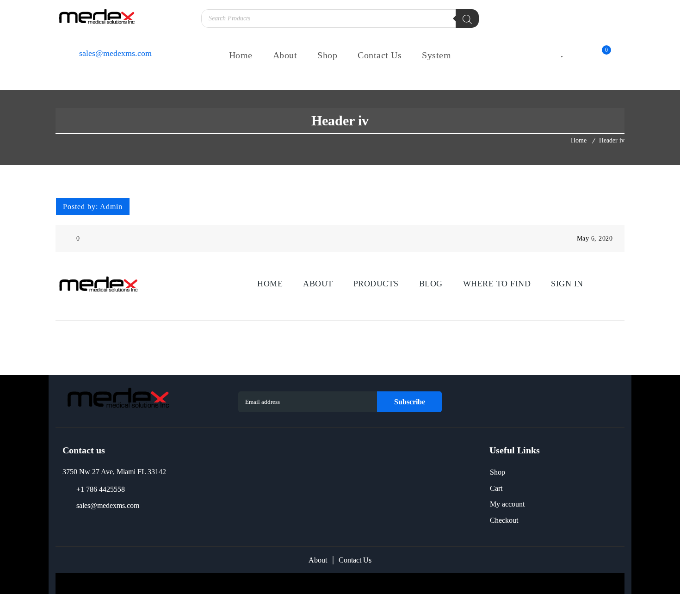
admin (111, 206)
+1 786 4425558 (100, 489)
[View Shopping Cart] (597, 54)
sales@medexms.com (107, 505)
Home (579, 140)
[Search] (467, 18)
